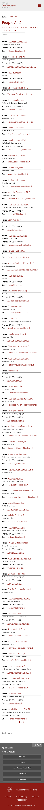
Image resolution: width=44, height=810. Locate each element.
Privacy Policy (21, 796)
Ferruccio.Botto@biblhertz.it (19, 257)
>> (28, 722)
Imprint (8, 796)
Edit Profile (22, 779)
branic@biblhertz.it (15, 285)
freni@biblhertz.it (15, 583)
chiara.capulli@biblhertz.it (18, 313)
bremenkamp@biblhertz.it (18, 300)
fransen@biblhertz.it (16, 552)
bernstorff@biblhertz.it (17, 214)
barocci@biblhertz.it (16, 82)
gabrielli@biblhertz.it (16, 608)
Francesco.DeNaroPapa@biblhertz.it (22, 405)
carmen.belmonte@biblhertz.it (20, 186)
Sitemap (35, 796)
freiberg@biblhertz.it (16, 568)
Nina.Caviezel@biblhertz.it (18, 340)
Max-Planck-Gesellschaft (22, 768)
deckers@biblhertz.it (16, 420)
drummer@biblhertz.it (16, 463)
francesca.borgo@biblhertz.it (19, 245)
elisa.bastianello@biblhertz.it (19, 150)
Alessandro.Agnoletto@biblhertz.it (22, 66)
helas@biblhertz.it (15, 703)
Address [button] (6, 733)
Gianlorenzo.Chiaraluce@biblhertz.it (22, 353)
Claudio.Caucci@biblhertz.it (19, 328)
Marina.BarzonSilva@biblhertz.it (21, 122)
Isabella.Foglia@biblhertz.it (19, 521)
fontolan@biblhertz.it (16, 537)
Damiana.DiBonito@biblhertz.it (20, 448)
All (14, 31)
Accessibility (22, 774)
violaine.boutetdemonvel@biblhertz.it (23, 269)
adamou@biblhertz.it (16, 51)
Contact (22, 756)
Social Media (8, 752)
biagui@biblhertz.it (15, 229)
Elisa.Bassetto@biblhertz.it (19, 134)
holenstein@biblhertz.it (17, 719)
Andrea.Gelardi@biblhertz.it (19, 636)
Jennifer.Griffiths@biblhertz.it (19, 660)
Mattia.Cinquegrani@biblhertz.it (21, 365)
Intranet (22, 762)
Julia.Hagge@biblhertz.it (18, 688)
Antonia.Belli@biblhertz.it (18, 174)
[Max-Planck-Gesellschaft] (11, 790)
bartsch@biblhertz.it (16, 110)
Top (39, 745)
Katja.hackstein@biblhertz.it (19, 672)
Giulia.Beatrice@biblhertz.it (19, 162)
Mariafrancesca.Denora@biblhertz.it (22, 436)
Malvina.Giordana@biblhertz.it (20, 648)
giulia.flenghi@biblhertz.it (18, 509)
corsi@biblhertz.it (15, 380)
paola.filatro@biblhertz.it (18, 485)
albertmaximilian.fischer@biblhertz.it (23, 497)
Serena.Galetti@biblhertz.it (18, 623)
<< (15, 722)
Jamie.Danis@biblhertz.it (18, 393)
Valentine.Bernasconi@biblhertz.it (21, 199)
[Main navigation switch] (39, 5)
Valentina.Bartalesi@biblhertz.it (21, 94)
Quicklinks (7, 748)
